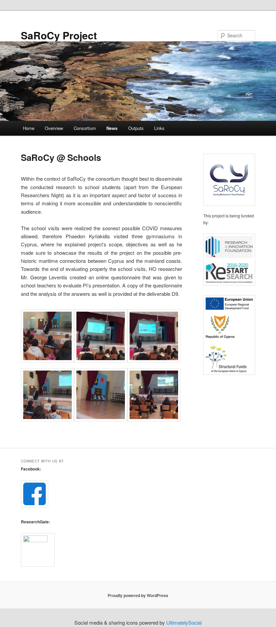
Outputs (136, 128)
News (111, 128)
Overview (54, 128)
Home (28, 128)
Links (159, 128)
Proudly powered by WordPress (138, 595)
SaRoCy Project (59, 35)
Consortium (85, 128)
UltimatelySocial (184, 622)
